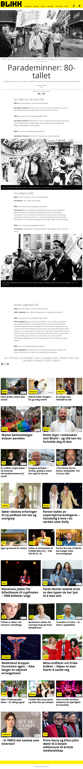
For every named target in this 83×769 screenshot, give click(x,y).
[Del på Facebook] (39, 94)
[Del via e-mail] (44, 94)
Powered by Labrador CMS (41, 766)
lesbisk (56, 358)
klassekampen (47, 358)
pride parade (27, 360)
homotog (38, 358)
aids (6, 358)
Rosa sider (59, 6)
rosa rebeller (37, 360)
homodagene (29, 358)
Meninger (50, 6)
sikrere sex (56, 360)
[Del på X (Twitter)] (41, 94)
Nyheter (36, 6)
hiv (22, 358)
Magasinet (28, 6)
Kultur (43, 6)
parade (70, 358)
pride (76, 358)
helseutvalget (14, 358)
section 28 (47, 360)
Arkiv (66, 6)
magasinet (63, 358)
